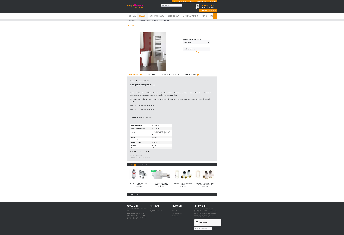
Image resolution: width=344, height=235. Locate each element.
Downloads (151, 74)
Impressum (175, 216)
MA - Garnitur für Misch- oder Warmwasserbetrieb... (139, 184)
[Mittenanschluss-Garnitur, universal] (161, 174)
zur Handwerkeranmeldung (207, 10)
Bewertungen (190, 74)
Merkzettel (191, 1)
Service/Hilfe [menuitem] (213, 1)
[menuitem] (183, 1)
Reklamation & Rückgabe (156, 210)
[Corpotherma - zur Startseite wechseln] (135, 6)
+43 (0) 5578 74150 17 (136, 215)
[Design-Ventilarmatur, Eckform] (183, 174)
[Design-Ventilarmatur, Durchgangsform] (205, 174)
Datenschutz (175, 215)
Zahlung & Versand (176, 213)
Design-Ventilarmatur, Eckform (183, 184)
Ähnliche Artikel (144, 165)
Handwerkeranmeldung (201, 1)
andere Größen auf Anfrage (191, 52)
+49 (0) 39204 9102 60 (136, 213)
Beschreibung (135, 74)
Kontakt (151, 208)
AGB (151, 212)
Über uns (174, 212)
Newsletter (174, 210)
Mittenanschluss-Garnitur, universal (161, 184)
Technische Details (170, 74)
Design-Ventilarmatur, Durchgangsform (205, 184)
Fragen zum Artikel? (136, 155)
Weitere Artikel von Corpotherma (140, 157)
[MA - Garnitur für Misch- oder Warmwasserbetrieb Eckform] (139, 174)
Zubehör (132, 165)
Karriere (174, 208)
